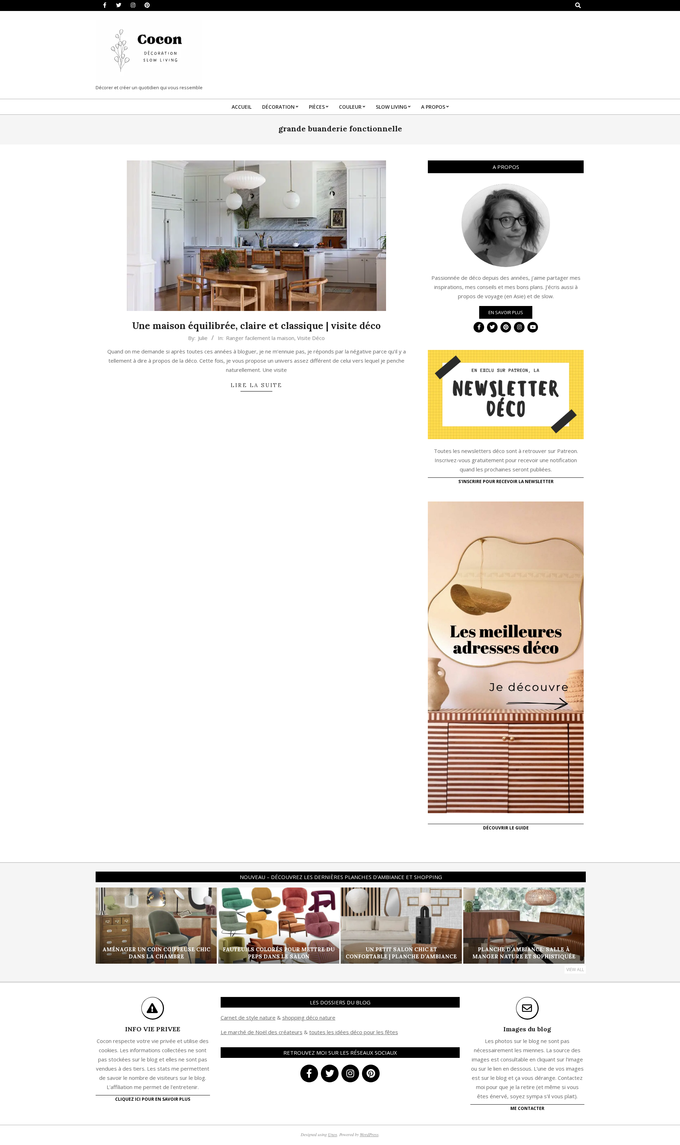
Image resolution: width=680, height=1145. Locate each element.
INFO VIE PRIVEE (152, 1029)
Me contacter (527, 1108)
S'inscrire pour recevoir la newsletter (506, 481)
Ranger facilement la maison (260, 337)
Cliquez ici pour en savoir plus (152, 1099)
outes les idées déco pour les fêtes (354, 1032)
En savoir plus (505, 312)
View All (575, 970)
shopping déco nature (308, 1017)
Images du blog (527, 1029)
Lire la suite (256, 385)
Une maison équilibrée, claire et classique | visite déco (256, 325)
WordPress (369, 1134)
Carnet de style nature (248, 1017)
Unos (332, 1134)
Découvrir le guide (506, 828)
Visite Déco (311, 337)
